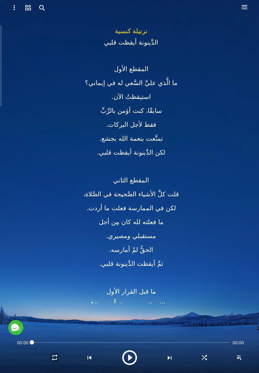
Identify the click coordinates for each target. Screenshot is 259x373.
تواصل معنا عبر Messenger (68, 313)
